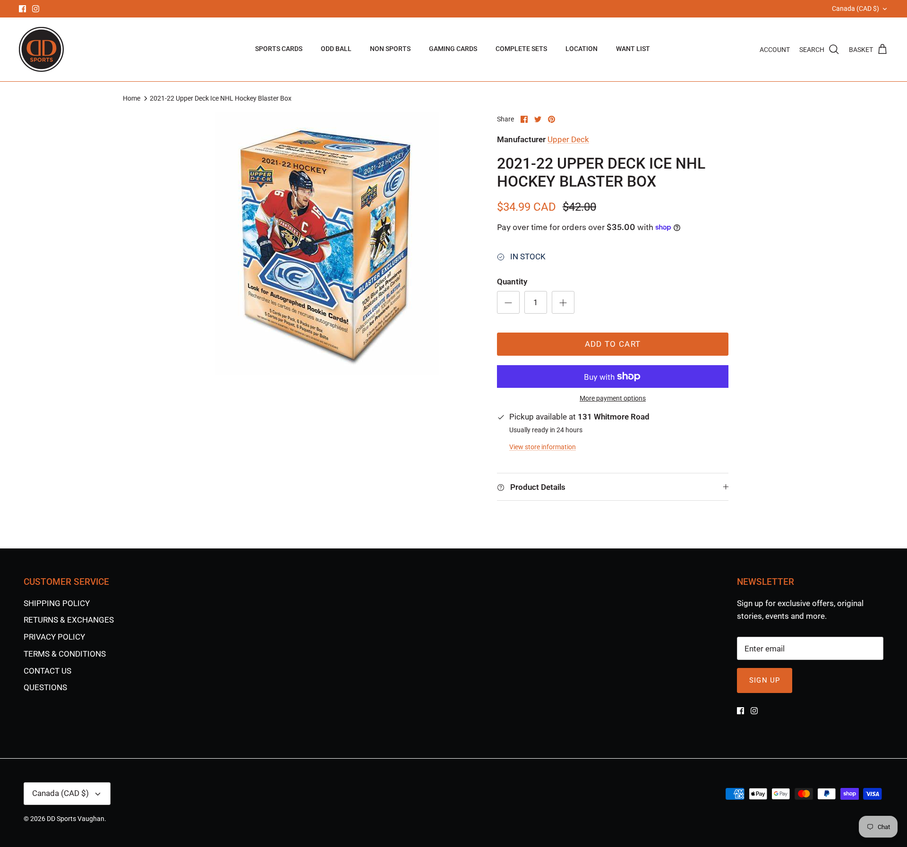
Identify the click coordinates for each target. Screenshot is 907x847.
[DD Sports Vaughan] (41, 49)
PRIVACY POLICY (54, 637)
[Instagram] (35, 8)
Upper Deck (568, 139)
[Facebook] (22, 8)
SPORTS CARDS (278, 48)
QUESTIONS (45, 687)
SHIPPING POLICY (57, 603)
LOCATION (581, 48)
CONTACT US (47, 671)
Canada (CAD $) (855, 8)
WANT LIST (633, 48)
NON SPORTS (390, 48)
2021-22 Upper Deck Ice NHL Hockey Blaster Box (220, 98)
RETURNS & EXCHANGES (69, 620)
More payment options (613, 398)
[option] (327, 243)
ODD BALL (336, 48)
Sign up (764, 680)
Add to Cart (613, 344)
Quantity (512, 281)
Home (131, 98)
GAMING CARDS (453, 48)
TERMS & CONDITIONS (65, 654)
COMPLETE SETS (521, 48)
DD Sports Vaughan (75, 818)
